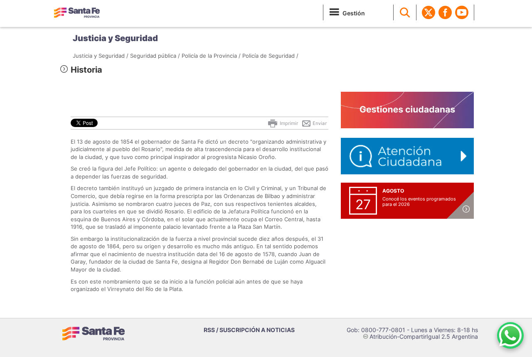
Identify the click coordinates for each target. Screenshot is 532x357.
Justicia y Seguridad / (100, 55)
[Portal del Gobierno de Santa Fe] (76, 12)
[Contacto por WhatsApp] (510, 335)
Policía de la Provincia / (211, 55)
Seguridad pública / (155, 55)
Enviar (319, 123)
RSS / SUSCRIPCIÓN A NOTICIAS (249, 329)
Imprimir (288, 123)
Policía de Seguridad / (270, 55)
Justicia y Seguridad (115, 38)
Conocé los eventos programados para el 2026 (419, 201)
